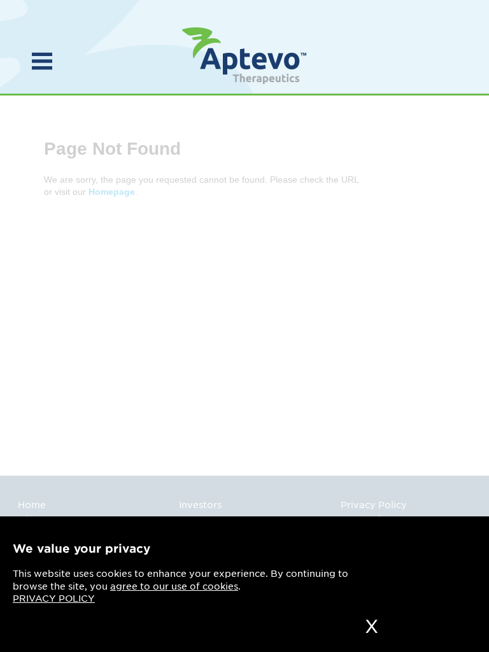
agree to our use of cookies (174, 586)
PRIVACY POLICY (54, 598)
